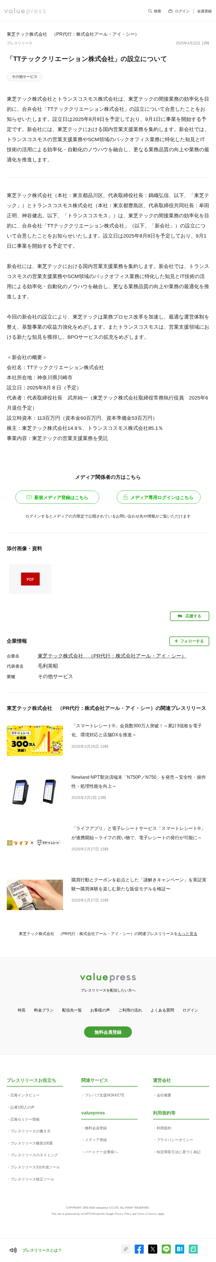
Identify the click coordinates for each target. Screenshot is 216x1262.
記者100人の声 (22, 1107)
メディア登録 (96, 1140)
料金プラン (44, 1010)
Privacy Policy (123, 1214)
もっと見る (187, 933)
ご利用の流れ (130, 1010)
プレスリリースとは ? (41, 1250)
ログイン (182, 11)
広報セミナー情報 (25, 1119)
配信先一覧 (72, 1010)
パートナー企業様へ (101, 1152)
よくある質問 (162, 1010)
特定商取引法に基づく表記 (179, 1152)
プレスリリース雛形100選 (31, 1143)
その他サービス (24, 76)
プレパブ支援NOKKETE (105, 1095)
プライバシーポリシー (175, 1140)
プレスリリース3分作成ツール (35, 1167)
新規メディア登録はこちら (61, 497)
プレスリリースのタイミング (34, 1155)
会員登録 (204, 11)
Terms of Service (147, 1214)
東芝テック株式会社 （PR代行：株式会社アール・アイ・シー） (73, 34)
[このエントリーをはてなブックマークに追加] (179, 1252)
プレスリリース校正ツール (32, 1179)
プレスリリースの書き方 (30, 1131)
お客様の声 (100, 1010)
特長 (22, 1010)
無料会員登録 (108, 1032)
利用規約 (164, 1128)
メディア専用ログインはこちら (162, 497)
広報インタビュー (25, 1095)
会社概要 (164, 1095)
